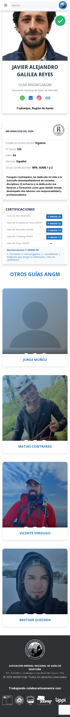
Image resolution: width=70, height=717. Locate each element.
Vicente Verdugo (35, 533)
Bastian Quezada (35, 620)
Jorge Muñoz (35, 359)
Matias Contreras (35, 446)
